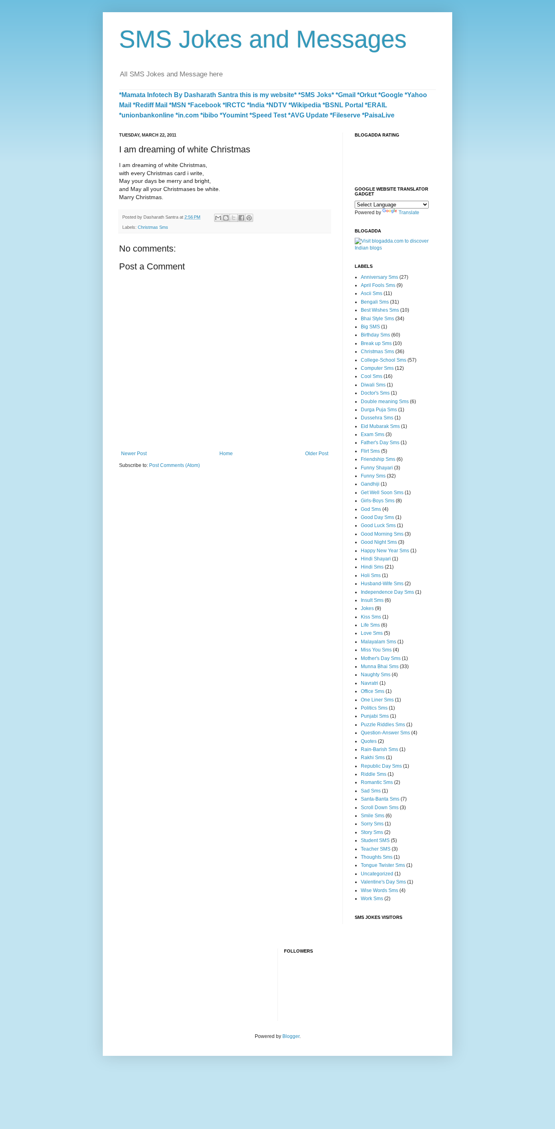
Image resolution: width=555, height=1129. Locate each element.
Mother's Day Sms (381, 658)
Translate (409, 212)
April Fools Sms (378, 285)
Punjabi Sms (375, 716)
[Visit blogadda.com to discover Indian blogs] (395, 248)
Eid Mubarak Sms (380, 426)
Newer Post (134, 453)
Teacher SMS (375, 849)
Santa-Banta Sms (380, 799)
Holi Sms (371, 575)
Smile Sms (372, 816)
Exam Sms (372, 434)
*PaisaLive (378, 115)
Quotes (369, 741)
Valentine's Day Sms (383, 882)
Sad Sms (371, 791)
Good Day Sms (377, 517)
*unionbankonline (146, 115)
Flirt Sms (370, 451)
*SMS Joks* (316, 94)
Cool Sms (371, 376)
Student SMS (375, 840)
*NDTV (276, 105)
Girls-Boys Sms (378, 501)
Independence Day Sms (387, 592)
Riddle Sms (373, 774)
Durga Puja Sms (379, 410)
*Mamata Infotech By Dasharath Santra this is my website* (208, 94)
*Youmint (234, 115)
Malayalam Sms (378, 642)
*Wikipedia (304, 105)
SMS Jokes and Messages (263, 39)
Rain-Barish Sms (379, 749)
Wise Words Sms (379, 890)
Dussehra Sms (377, 418)
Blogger (290, 1036)
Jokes (367, 608)
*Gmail (346, 94)
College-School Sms (383, 360)
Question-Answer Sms (385, 733)
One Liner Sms (377, 700)
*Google (390, 94)
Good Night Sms (379, 542)
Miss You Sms (376, 650)
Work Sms (372, 898)
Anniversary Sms (379, 277)
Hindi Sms (372, 567)
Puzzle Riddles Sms (383, 724)
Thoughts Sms (376, 857)
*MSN (177, 105)
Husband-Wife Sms (382, 583)
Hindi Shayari (376, 559)
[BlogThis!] (226, 218)
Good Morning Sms (382, 534)
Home (226, 453)
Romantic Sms (377, 782)
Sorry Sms (372, 824)
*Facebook (204, 105)
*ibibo (209, 115)
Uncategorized (377, 874)
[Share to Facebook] (241, 218)
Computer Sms (377, 368)
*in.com (187, 115)
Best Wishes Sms (380, 310)
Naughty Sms (375, 674)
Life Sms (370, 625)
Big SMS (370, 327)
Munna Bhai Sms (380, 666)
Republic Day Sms (381, 766)
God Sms (371, 509)
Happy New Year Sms (385, 551)
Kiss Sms (371, 617)
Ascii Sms (371, 293)
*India (255, 105)
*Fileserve (345, 115)
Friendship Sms (378, 459)
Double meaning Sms (385, 401)
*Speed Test (267, 115)
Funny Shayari (377, 468)
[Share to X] (234, 218)
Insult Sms (372, 600)
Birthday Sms (375, 335)
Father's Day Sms (380, 442)
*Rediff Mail (150, 105)
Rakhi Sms (373, 757)
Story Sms (372, 832)
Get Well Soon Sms (382, 492)
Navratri (369, 683)
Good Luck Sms (378, 525)
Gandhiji (370, 484)
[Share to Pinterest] (249, 218)
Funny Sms (373, 476)
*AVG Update (308, 115)
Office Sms (372, 691)
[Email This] (218, 218)
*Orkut (367, 94)
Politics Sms (374, 708)
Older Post (316, 453)
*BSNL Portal (343, 105)
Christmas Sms (153, 227)
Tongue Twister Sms (383, 865)
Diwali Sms (373, 385)
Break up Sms (376, 343)
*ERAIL (376, 105)
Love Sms (372, 633)
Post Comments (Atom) (174, 465)
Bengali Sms (375, 302)
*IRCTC (234, 105)
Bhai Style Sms (377, 318)
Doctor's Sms (375, 393)
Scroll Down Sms (380, 807)
